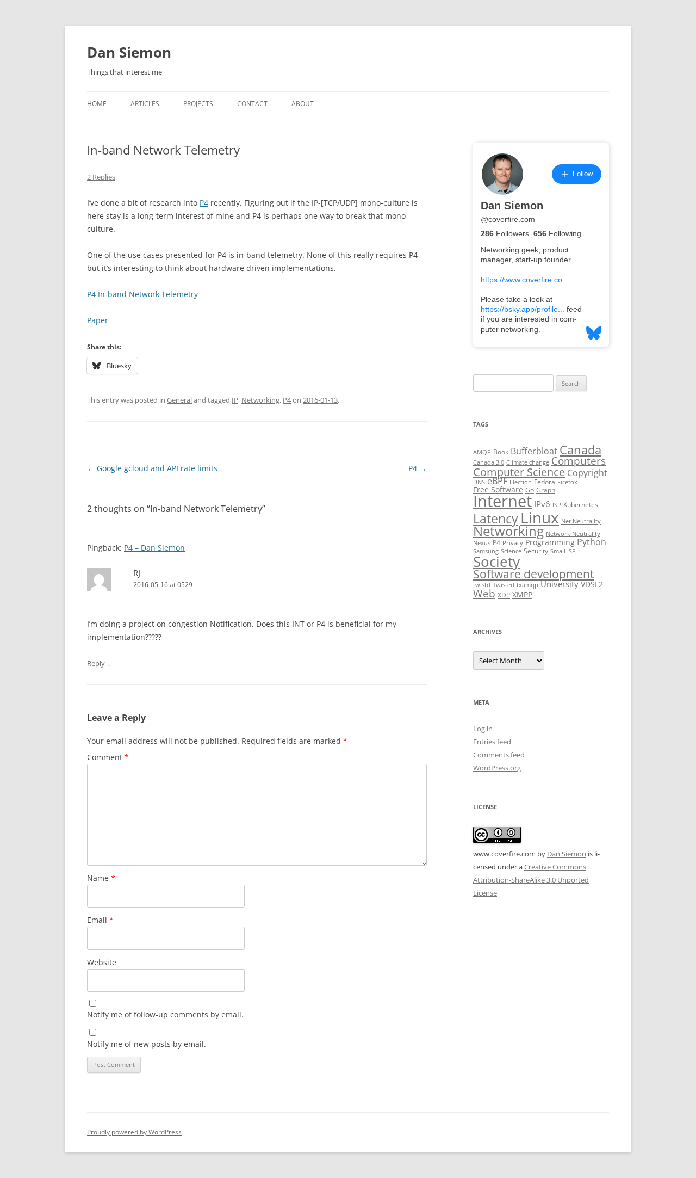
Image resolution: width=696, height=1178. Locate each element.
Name (101, 878)
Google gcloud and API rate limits (152, 468)
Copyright (587, 473)
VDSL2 (592, 584)
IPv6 (542, 503)
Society (496, 561)
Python (591, 542)
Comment (108, 757)
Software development (533, 574)
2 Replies (101, 177)
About (302, 103)
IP (235, 400)
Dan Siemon (129, 52)
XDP (504, 595)
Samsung (486, 551)
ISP (556, 505)
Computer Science (519, 471)
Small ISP (563, 551)
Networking (260, 400)
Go (529, 490)
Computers (578, 460)
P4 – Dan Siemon (154, 547)
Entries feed (492, 742)
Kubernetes (580, 504)
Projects (198, 103)
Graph (545, 490)
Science (511, 551)
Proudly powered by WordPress (134, 1132)
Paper (97, 320)
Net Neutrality (581, 521)
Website (101, 962)
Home (97, 103)
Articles (144, 103)
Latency (495, 518)
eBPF (497, 481)
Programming (550, 542)
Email (100, 920)
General (179, 400)
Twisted (503, 585)
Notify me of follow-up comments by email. (165, 1014)
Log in (483, 728)
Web (484, 594)
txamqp (527, 585)
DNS (479, 482)
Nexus (481, 543)
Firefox (567, 482)
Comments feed (499, 755)
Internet (502, 501)
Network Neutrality (573, 534)
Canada (580, 450)
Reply (96, 663)
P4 (204, 203)
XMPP (522, 595)
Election (520, 482)
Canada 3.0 (488, 462)
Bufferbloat (534, 451)
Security (536, 551)
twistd (481, 585)
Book (500, 452)
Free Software (498, 490)
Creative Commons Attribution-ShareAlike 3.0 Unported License (531, 880)
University (559, 583)
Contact (252, 103)
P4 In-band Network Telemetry (142, 294)
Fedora (544, 481)
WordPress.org (497, 768)
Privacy (512, 543)
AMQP (482, 452)
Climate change (527, 462)
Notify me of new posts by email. (146, 1044)
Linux (539, 517)
